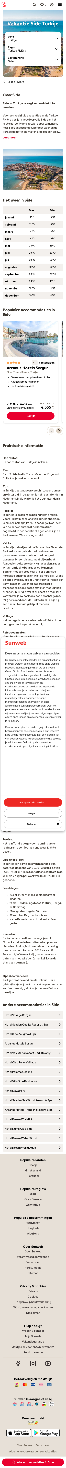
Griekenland (33, 1170)
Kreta (33, 1193)
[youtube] (48, 1366)
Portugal (33, 1176)
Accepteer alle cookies (31, 802)
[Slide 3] (35, 186)
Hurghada (33, 1228)
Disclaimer (33, 1312)
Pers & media (33, 1267)
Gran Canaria (33, 1199)
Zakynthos (33, 1204)
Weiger (32, 813)
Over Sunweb (33, 1251)
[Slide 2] (33, 186)
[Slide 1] (30, 186)
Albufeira (33, 1233)
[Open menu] (60, 4)
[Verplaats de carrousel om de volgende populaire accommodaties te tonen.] (59, 430)
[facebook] (18, 1366)
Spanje (33, 1165)
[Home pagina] (3, 5)
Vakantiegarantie (33, 1341)
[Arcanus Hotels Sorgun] (30, 372)
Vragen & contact (33, 1330)
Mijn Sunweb (33, 1336)
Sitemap (33, 1273)
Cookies (33, 1296)
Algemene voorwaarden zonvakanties (33, 1451)
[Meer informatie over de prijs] (53, 407)
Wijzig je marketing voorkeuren (33, 1307)
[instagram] (33, 1366)
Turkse (7, 131)
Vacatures (33, 1262)
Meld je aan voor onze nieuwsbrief (33, 1347)
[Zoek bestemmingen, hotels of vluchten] (34, 4)
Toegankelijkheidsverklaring (33, 1302)
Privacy (33, 1291)
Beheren (31, 824)
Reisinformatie (33, 1352)
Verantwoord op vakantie (33, 1257)
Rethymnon (33, 1222)
